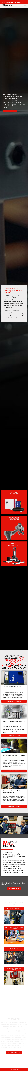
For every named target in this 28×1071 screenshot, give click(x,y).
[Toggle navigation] (24, 6)
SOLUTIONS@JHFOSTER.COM (9, 2)
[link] (14, 1069)
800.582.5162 (20, 2)
